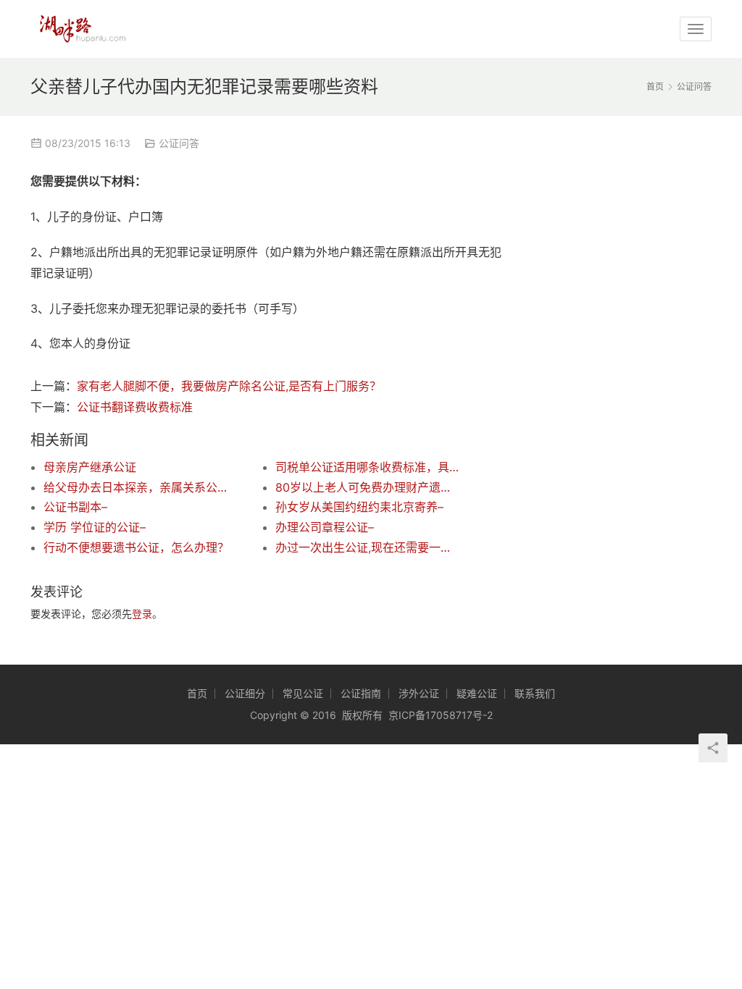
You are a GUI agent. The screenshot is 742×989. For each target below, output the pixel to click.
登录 (142, 613)
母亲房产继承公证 (89, 467)
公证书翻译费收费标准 (135, 407)
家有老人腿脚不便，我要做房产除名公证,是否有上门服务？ (229, 386)
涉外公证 (419, 693)
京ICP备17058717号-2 (440, 715)
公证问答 (179, 143)
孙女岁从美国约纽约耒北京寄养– (359, 507)
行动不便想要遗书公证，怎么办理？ (136, 547)
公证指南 (361, 693)
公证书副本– (75, 507)
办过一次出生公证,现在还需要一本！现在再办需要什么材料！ (368, 547)
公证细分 (245, 693)
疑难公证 (477, 693)
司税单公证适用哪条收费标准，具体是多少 (368, 467)
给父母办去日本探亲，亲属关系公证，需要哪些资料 (136, 487)
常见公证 (303, 693)
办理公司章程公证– (324, 527)
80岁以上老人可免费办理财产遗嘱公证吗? (368, 487)
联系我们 (534, 693)
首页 (655, 86)
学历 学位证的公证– (94, 527)
